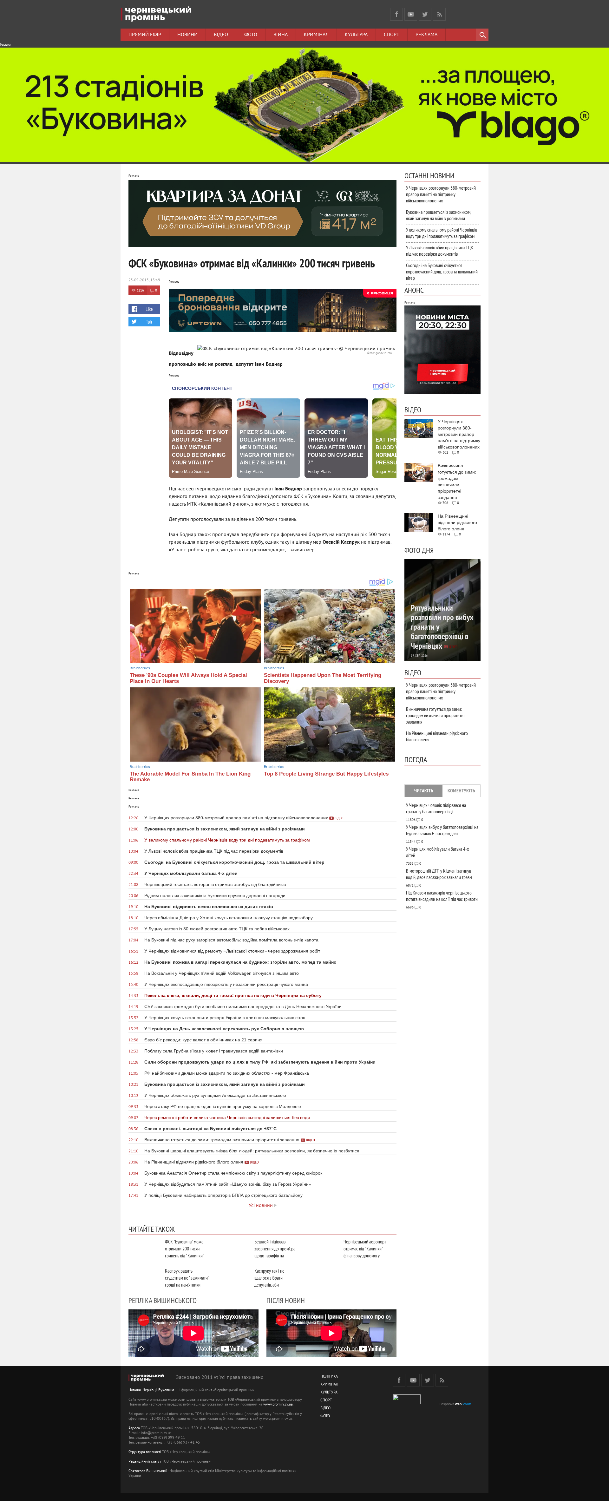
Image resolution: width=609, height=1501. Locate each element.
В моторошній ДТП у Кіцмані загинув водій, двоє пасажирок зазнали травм (439, 874)
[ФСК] (144, 1248)
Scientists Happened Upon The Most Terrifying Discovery (322, 678)
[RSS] (439, 14)
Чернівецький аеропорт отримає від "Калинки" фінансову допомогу (365, 1248)
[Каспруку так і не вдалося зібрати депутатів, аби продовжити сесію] (234, 1277)
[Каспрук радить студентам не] (144, 1277)
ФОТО (325, 1416)
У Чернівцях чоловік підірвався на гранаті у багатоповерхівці (436, 808)
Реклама (426, 35)
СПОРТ (326, 1400)
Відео (221, 35)
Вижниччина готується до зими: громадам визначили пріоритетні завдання (435, 715)
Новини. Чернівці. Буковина (151, 1390)
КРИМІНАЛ (329, 1384)
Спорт (391, 35)
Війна (280, 35)
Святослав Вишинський (147, 1471)
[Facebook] (396, 14)
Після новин (285, 1300)
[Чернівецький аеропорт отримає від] (323, 1248)
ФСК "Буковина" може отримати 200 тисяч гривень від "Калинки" (184, 1248)
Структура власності (144, 1452)
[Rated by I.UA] (407, 1403)
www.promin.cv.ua (278, 1404)
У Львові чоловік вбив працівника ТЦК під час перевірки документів (439, 250)
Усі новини (261, 1206)
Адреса (134, 1428)
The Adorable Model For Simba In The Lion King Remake (190, 777)
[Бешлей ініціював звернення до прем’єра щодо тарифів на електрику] (234, 1248)
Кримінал (316, 35)
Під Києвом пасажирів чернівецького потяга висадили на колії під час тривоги (442, 895)
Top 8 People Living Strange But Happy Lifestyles (326, 774)
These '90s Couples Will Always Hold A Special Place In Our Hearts (188, 678)
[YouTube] (410, 14)
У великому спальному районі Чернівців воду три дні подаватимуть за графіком (441, 232)
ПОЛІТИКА (329, 1376)
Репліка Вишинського (162, 1300)
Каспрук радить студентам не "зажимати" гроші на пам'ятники (187, 1278)
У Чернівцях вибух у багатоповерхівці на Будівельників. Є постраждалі (442, 830)
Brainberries (140, 668)
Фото (250, 35)
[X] (425, 14)
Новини (187, 35)
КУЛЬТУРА (328, 1392)
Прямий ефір (144, 35)
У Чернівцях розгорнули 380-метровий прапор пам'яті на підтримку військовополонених (441, 194)
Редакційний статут (144, 1461)
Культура (356, 35)
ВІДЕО (325, 1408)
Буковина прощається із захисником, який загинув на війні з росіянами (438, 215)
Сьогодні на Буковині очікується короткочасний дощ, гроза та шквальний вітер (442, 271)
